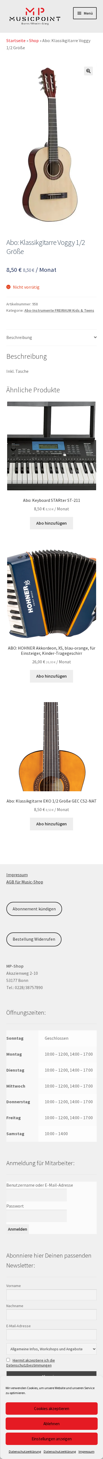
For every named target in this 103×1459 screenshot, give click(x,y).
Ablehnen (51, 1423)
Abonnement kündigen (34, 908)
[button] (88, 71)
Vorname (13, 1285)
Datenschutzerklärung (25, 1451)
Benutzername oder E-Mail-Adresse (39, 1185)
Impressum (86, 1451)
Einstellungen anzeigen (52, 1438)
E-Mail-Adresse (18, 1325)
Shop (34, 40)
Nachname (14, 1305)
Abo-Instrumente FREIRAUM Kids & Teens (59, 310)
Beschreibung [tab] (19, 337)
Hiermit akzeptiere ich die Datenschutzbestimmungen (30, 1363)
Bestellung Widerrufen (34, 939)
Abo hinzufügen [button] (51, 523)
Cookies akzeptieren (51, 1408)
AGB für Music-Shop (24, 882)
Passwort (15, 1206)
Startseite (16, 40)
